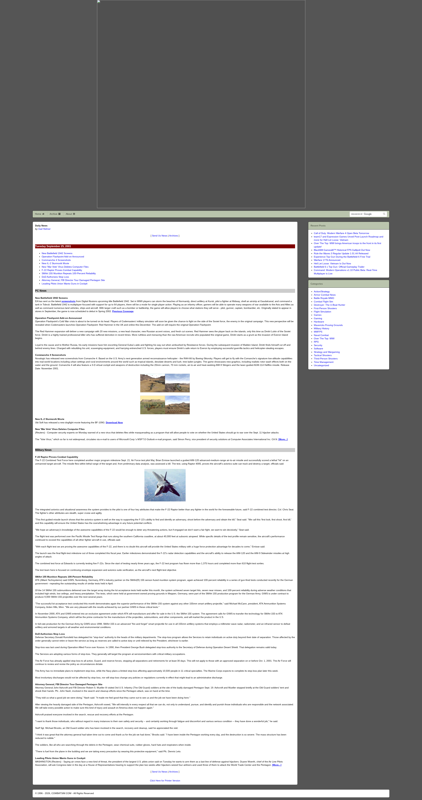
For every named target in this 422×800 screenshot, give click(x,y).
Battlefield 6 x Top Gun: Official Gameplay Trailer (339, 267)
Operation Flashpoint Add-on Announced (63, 256)
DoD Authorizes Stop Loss (55, 277)
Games (317, 315)
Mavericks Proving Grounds (328, 325)
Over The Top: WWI (324, 338)
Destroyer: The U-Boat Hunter (329, 305)
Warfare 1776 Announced (327, 260)
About (69, 214)
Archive (54, 214)
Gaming (318, 318)
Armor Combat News (325, 295)
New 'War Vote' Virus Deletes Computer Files (65, 267)
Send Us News (159, 235)
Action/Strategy (322, 291)
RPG (316, 342)
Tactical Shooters (323, 355)
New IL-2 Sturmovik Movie (55, 263)
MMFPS (318, 332)
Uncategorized (321, 365)
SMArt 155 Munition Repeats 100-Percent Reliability (69, 273)
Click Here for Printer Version (165, 780)
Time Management (323, 362)
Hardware (319, 321)
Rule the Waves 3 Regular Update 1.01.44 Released (341, 253)
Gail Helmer (44, 229)
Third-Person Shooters (326, 358)
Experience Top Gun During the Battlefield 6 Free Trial (342, 257)
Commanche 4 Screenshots (56, 260)
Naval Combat (321, 335)
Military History (321, 328)
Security (318, 345)
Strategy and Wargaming (327, 352)
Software (318, 348)
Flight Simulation (322, 311)
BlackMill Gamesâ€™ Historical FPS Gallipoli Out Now (342, 250)
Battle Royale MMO (324, 298)
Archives (173, 235)
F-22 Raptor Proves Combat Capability (62, 270)
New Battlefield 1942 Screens (57, 253)
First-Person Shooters (325, 308)
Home (38, 214)
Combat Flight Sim (323, 301)
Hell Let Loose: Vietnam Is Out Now (332, 263)
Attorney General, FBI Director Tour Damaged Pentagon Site (73, 280)
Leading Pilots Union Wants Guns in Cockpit (64, 283)
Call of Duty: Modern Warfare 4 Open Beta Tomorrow (341, 233)
